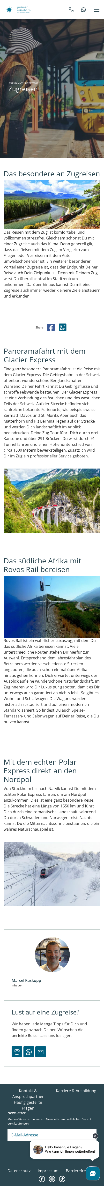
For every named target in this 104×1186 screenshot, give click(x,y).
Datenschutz (18, 1170)
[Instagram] (52, 1179)
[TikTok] (62, 1179)
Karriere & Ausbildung (76, 1090)
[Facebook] (42, 1179)
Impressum (48, 1170)
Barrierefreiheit (80, 1170)
